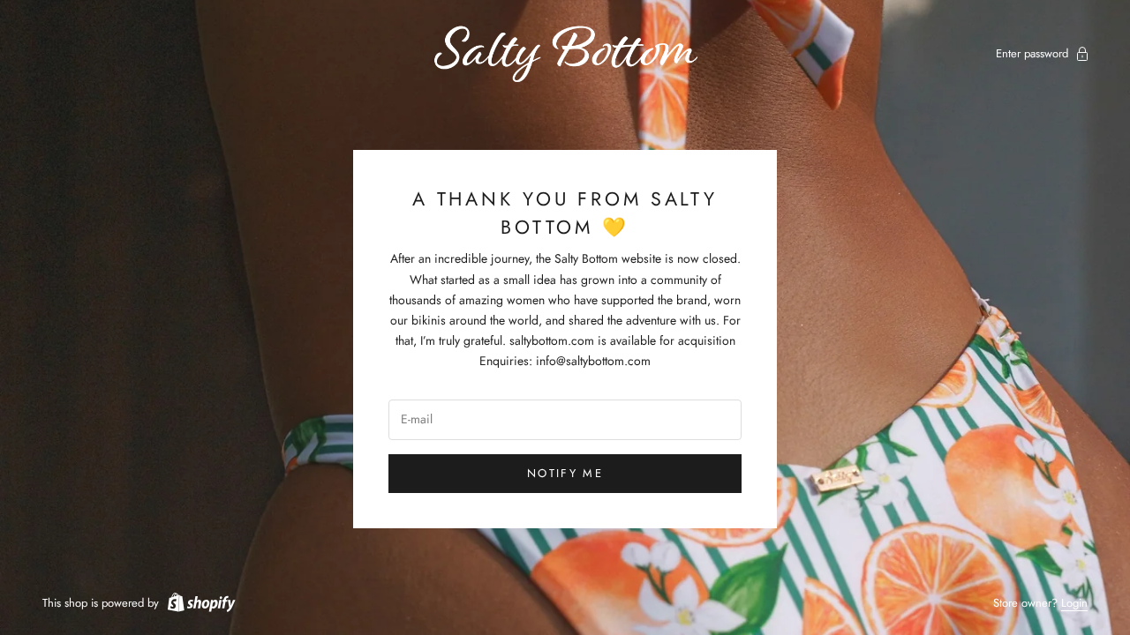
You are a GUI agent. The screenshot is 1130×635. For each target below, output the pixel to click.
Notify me (565, 473)
